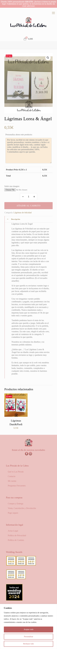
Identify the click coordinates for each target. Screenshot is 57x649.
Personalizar (28, 637)
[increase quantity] (34, 196)
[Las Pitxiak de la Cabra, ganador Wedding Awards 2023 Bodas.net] (11, 565)
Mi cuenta (12, 481)
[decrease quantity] (23, 196)
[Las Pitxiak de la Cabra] (28, 22)
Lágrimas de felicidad (23, 212)
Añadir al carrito (29, 206)
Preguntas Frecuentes (17, 485)
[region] (28, 626)
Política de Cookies (16, 540)
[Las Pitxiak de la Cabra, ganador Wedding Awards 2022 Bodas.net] (21, 565)
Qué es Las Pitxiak (16, 472)
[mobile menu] (53, 13)
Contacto (11, 476)
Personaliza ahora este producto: (18, 134)
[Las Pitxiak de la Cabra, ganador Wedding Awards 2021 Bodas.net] (31, 565)
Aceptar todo (28, 629)
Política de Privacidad (17, 535)
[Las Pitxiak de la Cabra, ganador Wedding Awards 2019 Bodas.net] (21, 578)
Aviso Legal (13, 531)
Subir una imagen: (12, 186)
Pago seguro (13, 513)
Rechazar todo (28, 644)
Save (10, 56)
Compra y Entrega (15, 503)
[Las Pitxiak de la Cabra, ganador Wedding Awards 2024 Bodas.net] (14, 600)
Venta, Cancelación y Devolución (22, 508)
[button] (48, 57)
